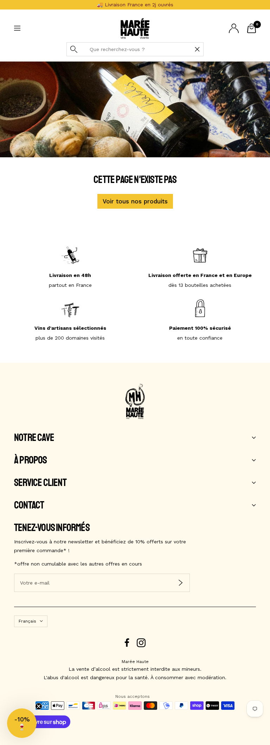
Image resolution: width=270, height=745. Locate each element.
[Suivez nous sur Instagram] (141, 642)
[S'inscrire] (180, 583)
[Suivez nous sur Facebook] (127, 642)
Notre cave (34, 437)
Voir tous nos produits (135, 201)
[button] (22, 723)
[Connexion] (234, 28)
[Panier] (251, 28)
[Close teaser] (38, 706)
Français (27, 621)
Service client (40, 482)
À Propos (30, 460)
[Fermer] (197, 49)
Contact (29, 505)
